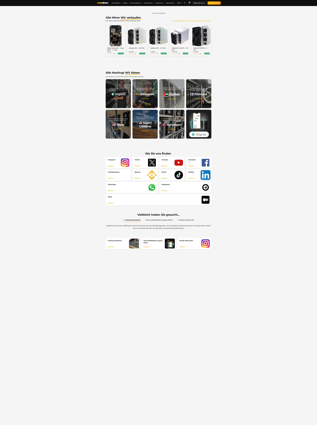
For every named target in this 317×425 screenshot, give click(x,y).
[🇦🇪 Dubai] (172, 93)
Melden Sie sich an (199, 3)
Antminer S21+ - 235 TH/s (136, 48)
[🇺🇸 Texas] (118, 124)
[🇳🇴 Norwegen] (172, 124)
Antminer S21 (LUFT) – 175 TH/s (180, 49)
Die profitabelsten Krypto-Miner (159, 220)
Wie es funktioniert (135, 3)
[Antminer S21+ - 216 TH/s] (158, 35)
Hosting (125, 3)
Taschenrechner (148, 3)
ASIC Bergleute (116, 3)
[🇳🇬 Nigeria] (118, 93)
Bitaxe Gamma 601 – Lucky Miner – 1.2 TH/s (115, 49)
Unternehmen (159, 3)
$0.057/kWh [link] (171, 99)
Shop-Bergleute (214, 3)
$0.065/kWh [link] (198, 98)
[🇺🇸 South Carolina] (145, 124)
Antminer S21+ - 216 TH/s (158, 48)
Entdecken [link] (110, 166)
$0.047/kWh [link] (117, 98)
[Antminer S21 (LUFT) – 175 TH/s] (180, 35)
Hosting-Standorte (132, 220)
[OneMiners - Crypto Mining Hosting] (102, 3)
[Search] (184, 3)
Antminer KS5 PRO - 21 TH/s (200, 49)
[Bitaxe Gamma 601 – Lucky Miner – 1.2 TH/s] (115, 35)
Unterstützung (170, 3)
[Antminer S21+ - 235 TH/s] (137, 35)
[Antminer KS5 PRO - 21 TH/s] (201, 35)
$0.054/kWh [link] (144, 98)
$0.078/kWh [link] (171, 129)
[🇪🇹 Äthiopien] (145, 93)
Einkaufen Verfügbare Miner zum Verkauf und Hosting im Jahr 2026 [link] (191, 21)
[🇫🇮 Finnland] (198, 93)
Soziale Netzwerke (186, 220)
